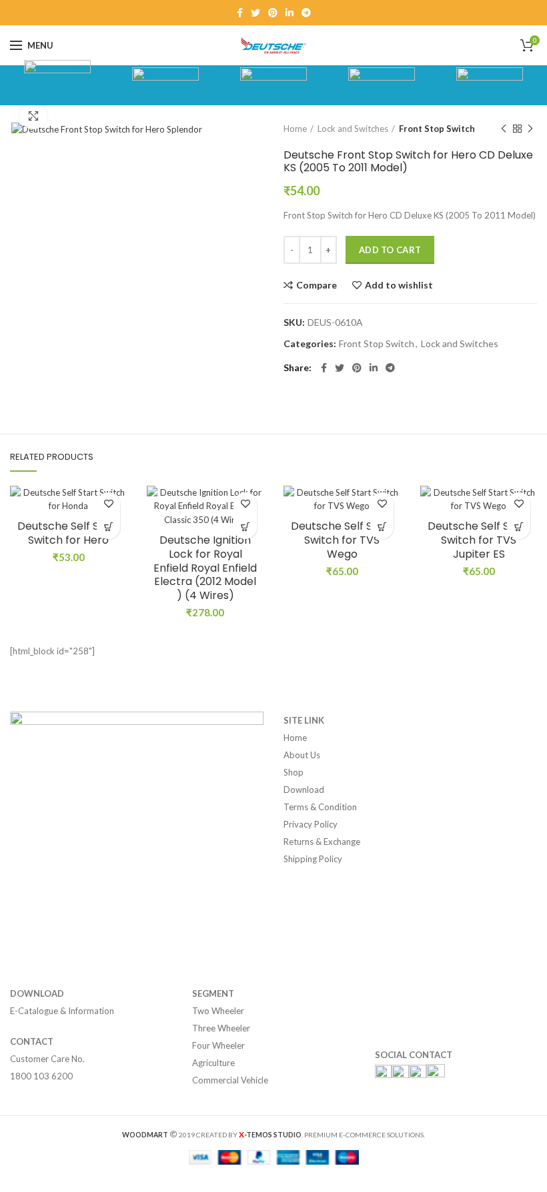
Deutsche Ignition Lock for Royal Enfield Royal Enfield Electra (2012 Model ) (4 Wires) (205, 568)
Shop (294, 772)
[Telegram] (306, 12)
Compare (316, 285)
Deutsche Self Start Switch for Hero (68, 534)
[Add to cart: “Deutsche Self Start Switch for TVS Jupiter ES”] (518, 527)
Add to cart (390, 250)
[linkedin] (290, 12)
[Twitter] (255, 12)
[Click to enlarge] (33, 116)
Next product (530, 128)
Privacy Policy (311, 824)
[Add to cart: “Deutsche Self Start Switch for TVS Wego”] (382, 527)
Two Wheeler (218, 1010)
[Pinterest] (273, 12)
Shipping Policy (313, 859)
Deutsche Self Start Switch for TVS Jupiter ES (479, 540)
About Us (302, 755)
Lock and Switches (353, 128)
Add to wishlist (399, 285)
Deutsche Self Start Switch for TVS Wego (342, 540)
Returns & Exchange (322, 841)
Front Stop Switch (437, 128)
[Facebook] (240, 12)
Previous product (503, 128)
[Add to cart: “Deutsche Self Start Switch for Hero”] (108, 527)
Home (295, 128)
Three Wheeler (221, 1028)
